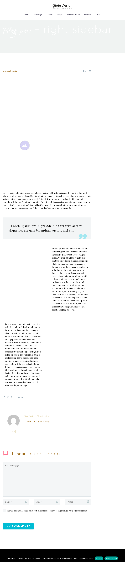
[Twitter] (8, 397)
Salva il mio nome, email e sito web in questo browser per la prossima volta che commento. (47, 510)
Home (26, 14)
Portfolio (87, 14)
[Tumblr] (15, 397)
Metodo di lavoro (73, 14)
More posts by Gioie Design (38, 421)
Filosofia (50, 14)
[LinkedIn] (19, 397)
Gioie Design (37, 14)
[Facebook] (4, 397)
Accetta (99, 558)
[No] (122, 558)
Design (59, 14)
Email (98, 14)
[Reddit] (22, 397)
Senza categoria (10, 71)
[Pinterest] (11, 397)
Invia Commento (18, 526)
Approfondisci (111, 558)
